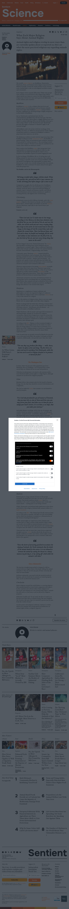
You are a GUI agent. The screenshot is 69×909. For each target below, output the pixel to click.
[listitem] (34, 443)
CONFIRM (24, 483)
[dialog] (34, 454)
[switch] (51, 446)
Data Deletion (27, 488)
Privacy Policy (42, 488)
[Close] (58, 420)
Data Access (34, 488)
